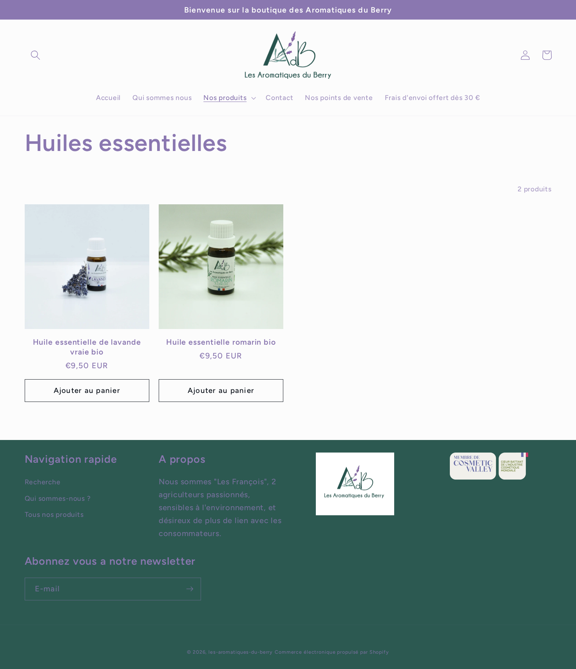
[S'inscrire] (190, 589)
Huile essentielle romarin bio (221, 342)
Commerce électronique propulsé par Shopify (332, 652)
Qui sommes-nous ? (58, 498)
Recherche (43, 482)
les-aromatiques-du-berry (240, 652)
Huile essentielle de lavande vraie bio (87, 346)
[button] (35, 55)
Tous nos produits (54, 514)
